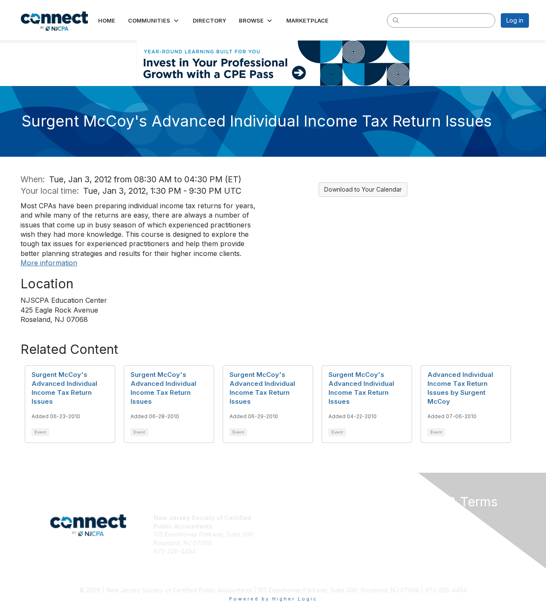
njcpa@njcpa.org (177, 559)
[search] (396, 20)
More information (48, 263)
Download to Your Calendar (363, 189)
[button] (154, 20)
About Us (412, 517)
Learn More (292, 534)
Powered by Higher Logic (273, 599)
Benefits (287, 526)
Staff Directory (174, 568)
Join (282, 517)
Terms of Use (419, 526)
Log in (514, 20)
